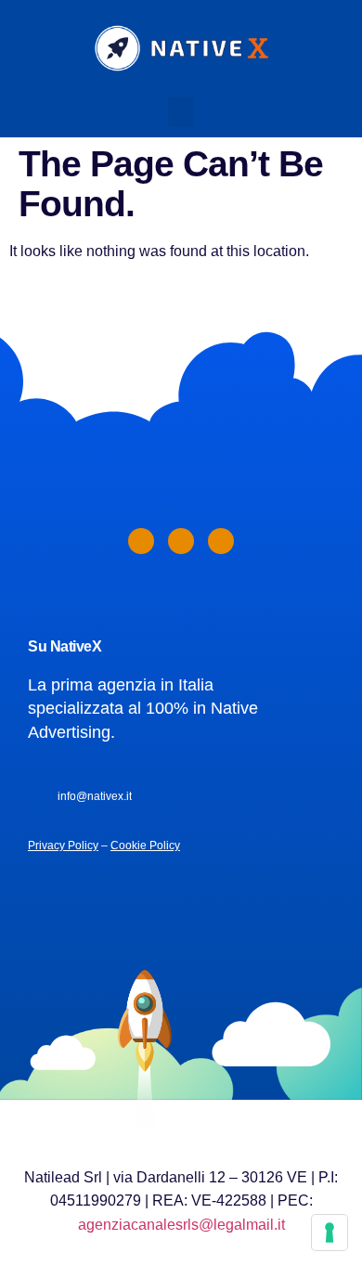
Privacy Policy (63, 845)
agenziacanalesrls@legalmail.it (181, 1225)
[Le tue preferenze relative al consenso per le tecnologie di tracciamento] (329, 1232)
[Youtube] (221, 541)
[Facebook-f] (141, 541)
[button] (181, 112)
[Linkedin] (181, 541)
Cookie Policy (145, 845)
